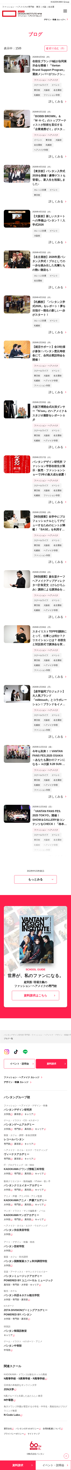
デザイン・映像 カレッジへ (55, 20)
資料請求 (51, 1063)
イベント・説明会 (19, 1063)
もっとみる (35, 879)
